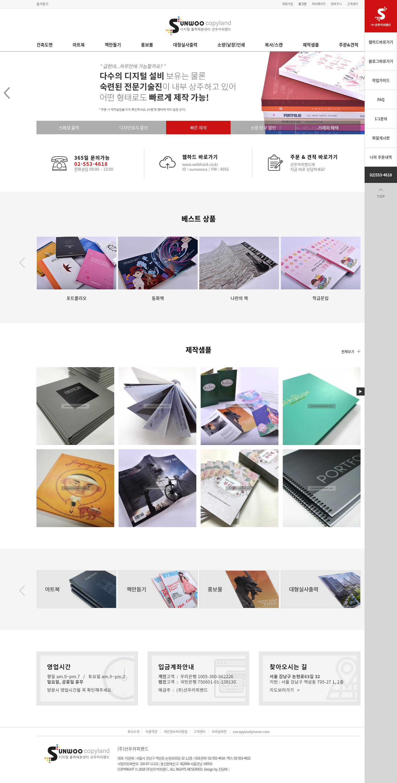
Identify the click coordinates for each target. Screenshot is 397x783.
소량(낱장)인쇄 (231, 44)
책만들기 (113, 44)
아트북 (79, 44)
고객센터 (352, 4)
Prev (7, 92)
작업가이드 (381, 80)
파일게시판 (381, 137)
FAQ (381, 99)
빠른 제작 (198, 127)
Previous (22, 262)
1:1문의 (381, 118)
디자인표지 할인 (133, 127)
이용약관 (151, 731)
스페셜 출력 (69, 127)
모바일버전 (219, 731)
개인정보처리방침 (175, 731)
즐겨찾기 (42, 4)
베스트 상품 (198, 218)
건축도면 (44, 44)
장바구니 (336, 4)
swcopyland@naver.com (251, 731)
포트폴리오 (76, 298)
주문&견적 (348, 44)
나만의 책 (239, 298)
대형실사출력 (185, 44)
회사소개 (133, 731)
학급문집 (320, 298)
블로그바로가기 (381, 61)
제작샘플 (311, 44)
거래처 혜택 (328, 127)
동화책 (158, 298)
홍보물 (147, 44)
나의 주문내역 (381, 157)
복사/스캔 (274, 44)
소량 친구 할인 (263, 127)
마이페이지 (318, 4)
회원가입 (287, 4)
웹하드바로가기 (381, 42)
